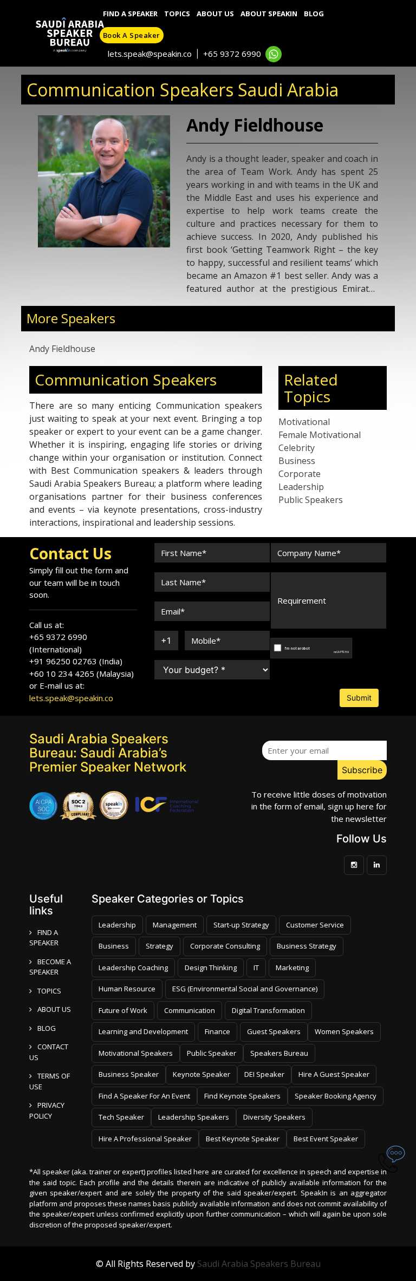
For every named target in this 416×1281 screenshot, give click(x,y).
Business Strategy (306, 946)
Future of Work (123, 1010)
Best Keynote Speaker (243, 1138)
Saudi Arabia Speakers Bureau (259, 1264)
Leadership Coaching (133, 967)
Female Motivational (319, 435)
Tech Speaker (121, 1117)
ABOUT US (54, 1009)
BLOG (46, 1028)
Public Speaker (211, 1053)
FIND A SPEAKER (43, 937)
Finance (217, 1031)
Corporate (299, 474)
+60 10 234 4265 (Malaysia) (81, 673)
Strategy (159, 946)
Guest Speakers (274, 1031)
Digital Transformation (268, 1010)
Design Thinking (211, 967)
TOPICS (49, 991)
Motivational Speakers (136, 1053)
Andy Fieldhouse (62, 349)
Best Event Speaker (326, 1138)
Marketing (292, 967)
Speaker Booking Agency (335, 1096)
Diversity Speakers (274, 1117)
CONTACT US (48, 1052)
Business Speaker (129, 1074)
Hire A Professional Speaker (145, 1138)
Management (175, 925)
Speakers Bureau (279, 1053)
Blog (314, 13)
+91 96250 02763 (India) (75, 661)
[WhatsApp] (273, 54)
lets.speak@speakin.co (150, 53)
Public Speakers (310, 500)
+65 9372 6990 (232, 53)
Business (296, 461)
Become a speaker (50, 967)
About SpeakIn (268, 13)
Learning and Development (143, 1031)
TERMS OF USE (49, 1081)
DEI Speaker (264, 1074)
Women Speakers (344, 1031)
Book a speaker (131, 35)
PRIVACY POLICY (46, 1110)
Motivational (304, 422)
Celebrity (296, 448)
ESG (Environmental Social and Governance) (244, 989)
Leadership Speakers (193, 1117)
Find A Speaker (130, 13)
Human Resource (127, 989)
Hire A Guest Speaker (333, 1074)
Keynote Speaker (201, 1074)
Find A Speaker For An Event (144, 1096)
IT (256, 967)
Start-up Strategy (241, 925)
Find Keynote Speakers (242, 1096)
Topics (177, 13)
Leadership (301, 487)
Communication (189, 1010)
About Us (215, 13)
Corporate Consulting (225, 946)
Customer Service (315, 925)
